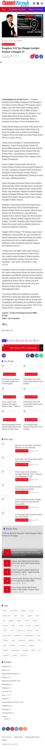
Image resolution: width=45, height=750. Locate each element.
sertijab (30, 341)
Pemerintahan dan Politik (10, 702)
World (4, 716)
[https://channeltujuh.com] (16, 3)
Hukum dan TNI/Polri (8, 44)
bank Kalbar (14, 611)
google (30, 615)
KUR (4, 630)
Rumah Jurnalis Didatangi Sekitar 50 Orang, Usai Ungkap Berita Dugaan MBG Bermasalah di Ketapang (26, 580)
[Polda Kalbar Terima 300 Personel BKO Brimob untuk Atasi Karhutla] (33, 393)
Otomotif (5, 699)
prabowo (31, 640)
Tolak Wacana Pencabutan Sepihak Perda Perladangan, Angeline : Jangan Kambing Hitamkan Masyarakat (25, 571)
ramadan (12, 645)
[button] (34, 3)
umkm (15, 655)
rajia (4, 645)
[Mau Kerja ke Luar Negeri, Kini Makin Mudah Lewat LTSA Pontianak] (12, 371)
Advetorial (5, 666)
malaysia (20, 630)
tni (38, 341)
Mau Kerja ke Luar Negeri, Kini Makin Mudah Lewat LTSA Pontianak (11, 381)
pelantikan (18, 635)
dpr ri (22, 615)
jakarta (19, 620)
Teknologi (5, 709)
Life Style (5, 691)
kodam (21, 625)
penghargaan (29, 635)
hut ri (37, 615)
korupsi (36, 625)
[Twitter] (32, 356)
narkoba (29, 630)
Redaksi (4, 740)
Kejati (13, 625)
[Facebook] (28, 356)
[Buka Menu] (37, 3)
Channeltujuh (5, 56)
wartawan (24, 655)
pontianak (22, 640)
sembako (31, 645)
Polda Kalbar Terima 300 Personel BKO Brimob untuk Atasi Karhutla (32, 404)
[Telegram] (37, 356)
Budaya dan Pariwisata (9, 674)
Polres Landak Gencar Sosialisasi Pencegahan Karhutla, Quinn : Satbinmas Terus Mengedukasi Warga (11, 404)
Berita (4, 670)
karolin (5, 625)
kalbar (35, 620)
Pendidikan (5, 706)
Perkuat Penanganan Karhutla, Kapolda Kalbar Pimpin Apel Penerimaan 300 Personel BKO (12, 427)
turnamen (6, 655)
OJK (37, 630)
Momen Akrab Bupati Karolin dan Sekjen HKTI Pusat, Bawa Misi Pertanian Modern (26, 562)
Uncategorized (6, 713)
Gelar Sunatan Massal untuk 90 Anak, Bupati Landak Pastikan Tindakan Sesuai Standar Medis (25, 588)
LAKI (12, 630)
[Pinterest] (12, 729)
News (3, 695)
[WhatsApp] (41, 356)
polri (13, 640)
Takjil (33, 650)
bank (4, 611)
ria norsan (22, 645)
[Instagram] (21, 729)
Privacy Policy (6, 737)
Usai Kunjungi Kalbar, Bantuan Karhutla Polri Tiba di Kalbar (32, 427)
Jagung (11, 620)
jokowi (27, 620)
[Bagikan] (41, 57)
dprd (15, 615)
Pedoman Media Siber (32, 737)
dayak (31, 611)
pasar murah (7, 635)
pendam (21, 341)
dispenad (12, 341)
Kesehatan (5, 688)
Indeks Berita (18, 737)
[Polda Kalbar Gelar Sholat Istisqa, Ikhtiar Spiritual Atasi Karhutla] (33, 371)
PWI (39, 640)
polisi (38, 635)
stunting (25, 650)
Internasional (6, 684)
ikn (4, 620)
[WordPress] (16, 729)
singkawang (15, 650)
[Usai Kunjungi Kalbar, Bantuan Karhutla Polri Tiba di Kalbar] (33, 416)
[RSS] (25, 729)
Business (4, 677)
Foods (6, 719)
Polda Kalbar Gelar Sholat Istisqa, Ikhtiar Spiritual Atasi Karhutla (33, 381)
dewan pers (6, 615)
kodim (29, 625)
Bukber (23, 611)
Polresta (5, 640)
